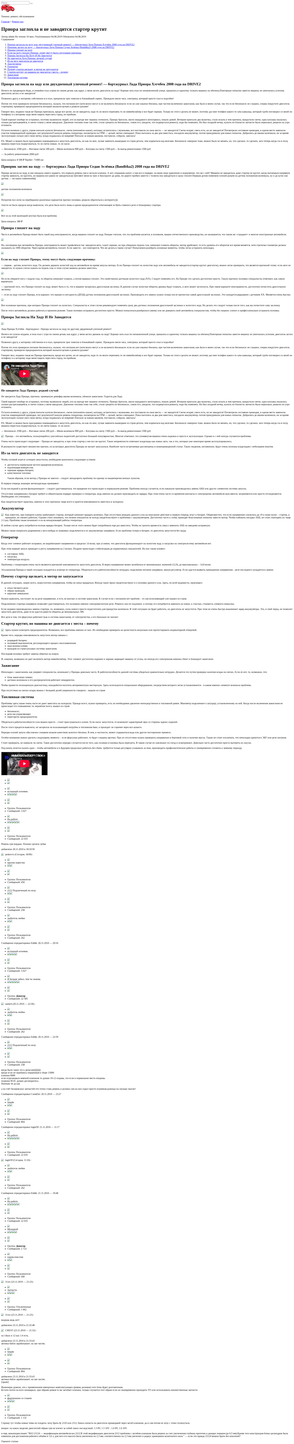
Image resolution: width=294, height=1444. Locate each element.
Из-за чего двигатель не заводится (25, 61)
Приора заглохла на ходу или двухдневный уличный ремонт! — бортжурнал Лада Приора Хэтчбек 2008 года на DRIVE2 (70, 44)
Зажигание (13, 75)
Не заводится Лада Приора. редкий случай (29, 58)
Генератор (12, 66)
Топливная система (17, 77)
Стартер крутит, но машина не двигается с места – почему (37, 72)
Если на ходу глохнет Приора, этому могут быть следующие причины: (44, 53)
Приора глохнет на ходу (19, 50)
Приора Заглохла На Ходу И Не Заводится (29, 55)
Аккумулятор (14, 64)
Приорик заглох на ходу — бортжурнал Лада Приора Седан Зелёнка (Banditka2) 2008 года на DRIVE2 (60, 47)
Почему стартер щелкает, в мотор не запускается (32, 69)
